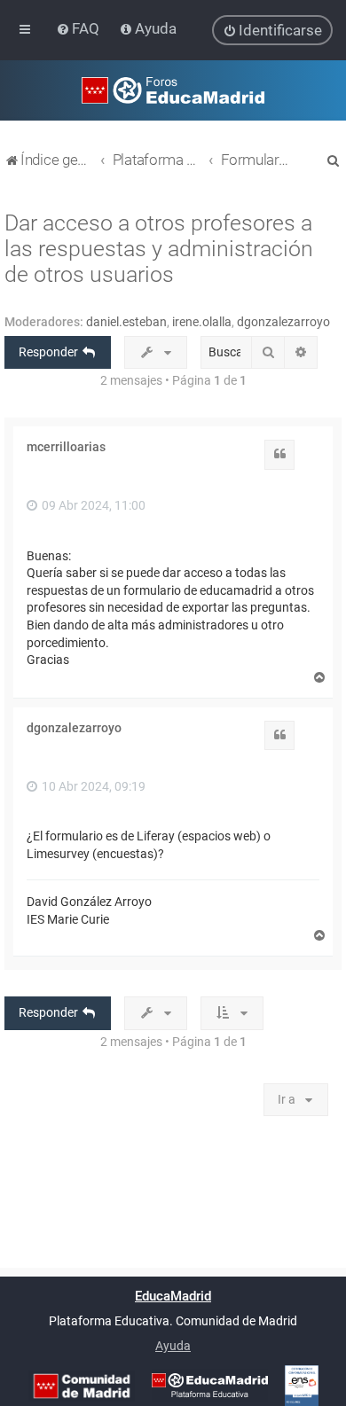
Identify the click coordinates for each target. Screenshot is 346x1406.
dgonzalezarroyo (283, 322)
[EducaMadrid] (210, 1385)
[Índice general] (173, 90)
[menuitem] (79, 28)
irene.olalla (202, 322)
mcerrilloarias (66, 447)
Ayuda (173, 1346)
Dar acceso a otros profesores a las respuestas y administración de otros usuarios (158, 248)
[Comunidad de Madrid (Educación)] (81, 1386)
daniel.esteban (126, 322)
